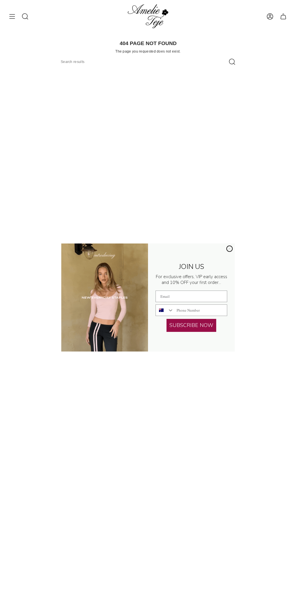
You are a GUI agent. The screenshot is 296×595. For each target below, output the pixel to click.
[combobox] (165, 310)
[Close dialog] (229, 249)
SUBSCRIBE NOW (191, 325)
